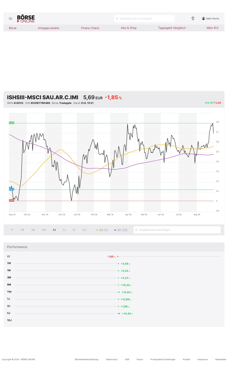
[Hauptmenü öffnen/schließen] (10, 18)
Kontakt (186, 359)
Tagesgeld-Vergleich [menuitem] (172, 28)
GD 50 (103, 230)
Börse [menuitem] (12, 28)
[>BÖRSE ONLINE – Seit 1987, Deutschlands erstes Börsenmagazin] (26, 18)
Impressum (203, 359)
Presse (140, 359)
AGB (127, 359)
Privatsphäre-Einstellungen (163, 359)
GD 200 (122, 230)
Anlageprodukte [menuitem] (48, 28)
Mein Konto (212, 18)
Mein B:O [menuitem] (213, 28)
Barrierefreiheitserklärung (86, 359)
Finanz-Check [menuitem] (90, 28)
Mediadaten (220, 359)
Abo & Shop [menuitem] (129, 28)
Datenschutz (111, 359)
